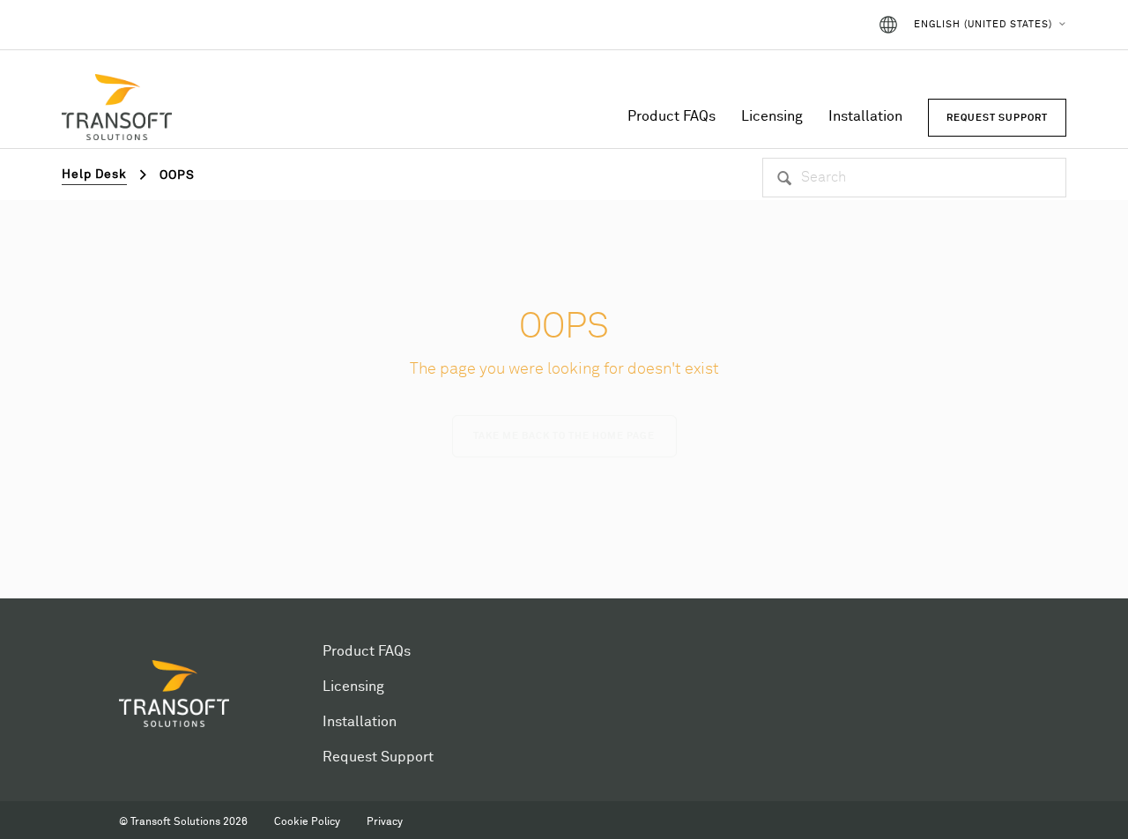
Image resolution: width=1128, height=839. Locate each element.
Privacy (385, 822)
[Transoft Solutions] (117, 110)
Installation (865, 116)
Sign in (829, 25)
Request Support (378, 757)
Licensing (772, 116)
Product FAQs (671, 116)
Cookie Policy (307, 822)
